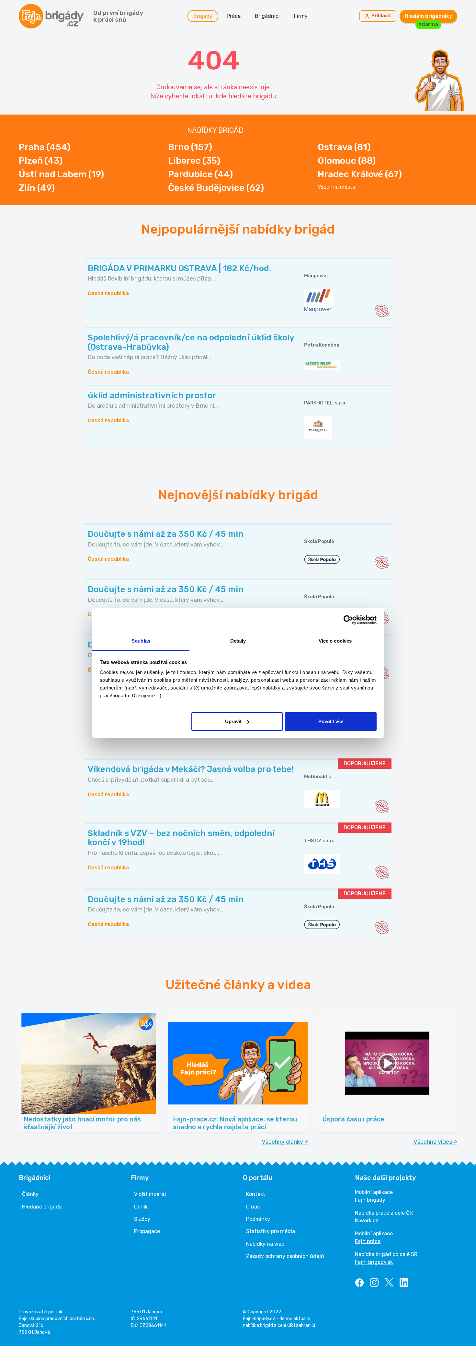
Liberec (194, 160)
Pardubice (200, 174)
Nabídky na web (265, 1244)
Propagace (147, 1231)
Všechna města (336, 187)
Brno (190, 147)
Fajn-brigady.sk (374, 1262)
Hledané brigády (42, 1207)
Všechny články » (285, 1141)
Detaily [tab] (238, 641)
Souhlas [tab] (140, 641)
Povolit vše (330, 721)
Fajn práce (367, 1241)
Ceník (141, 1207)
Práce (234, 16)
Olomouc (347, 160)
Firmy (301, 16)
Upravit (233, 721)
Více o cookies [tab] (335, 641)
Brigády (202, 16)
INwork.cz (367, 1221)
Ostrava (344, 147)
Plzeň (40, 160)
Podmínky (258, 1219)
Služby (142, 1219)
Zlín (37, 187)
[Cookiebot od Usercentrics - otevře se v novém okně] (348, 620)
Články (30, 1194)
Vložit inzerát (150, 1194)
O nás (253, 1207)
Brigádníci (267, 16)
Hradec (360, 174)
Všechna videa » (435, 1141)
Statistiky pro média (270, 1231)
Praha (44, 147)
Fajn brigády (370, 1200)
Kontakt (255, 1194)
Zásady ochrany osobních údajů (285, 1256)
